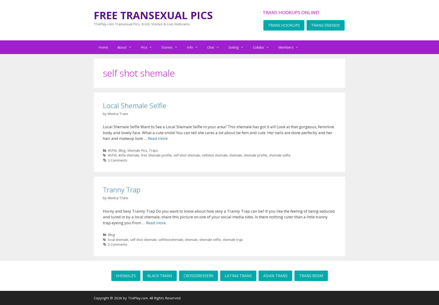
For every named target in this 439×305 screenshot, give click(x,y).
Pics (144, 47)
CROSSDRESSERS (198, 275)
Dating (233, 47)
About (122, 47)
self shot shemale (187, 155)
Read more (158, 138)
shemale (235, 155)
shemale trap (233, 239)
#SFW (112, 150)
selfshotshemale (170, 239)
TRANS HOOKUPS (284, 25)
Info (190, 47)
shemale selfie (280, 155)
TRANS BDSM (311, 275)
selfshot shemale (215, 155)
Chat (210, 47)
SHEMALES (126, 275)
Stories (167, 47)
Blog (122, 150)
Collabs (258, 47)
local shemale (118, 239)
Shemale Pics (137, 150)
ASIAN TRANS (275, 275)
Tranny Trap (121, 189)
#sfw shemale (128, 155)
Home (103, 47)
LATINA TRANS (238, 275)
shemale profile (255, 155)
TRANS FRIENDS (325, 25)
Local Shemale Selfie (134, 105)
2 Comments (117, 160)
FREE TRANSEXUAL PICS (153, 15)
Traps (153, 150)
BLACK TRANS (159, 275)
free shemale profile (156, 155)
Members (286, 47)
